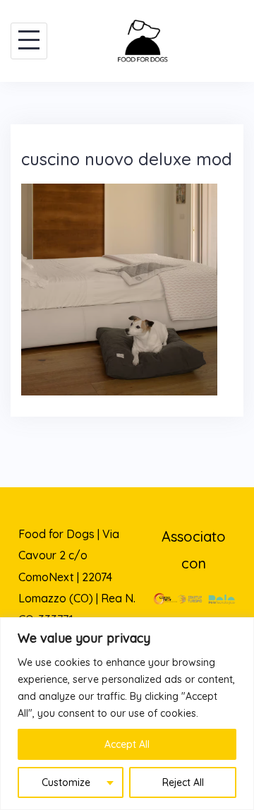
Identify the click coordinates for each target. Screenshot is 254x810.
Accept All (127, 744)
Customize (66, 782)
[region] (127, 713)
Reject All (183, 782)
